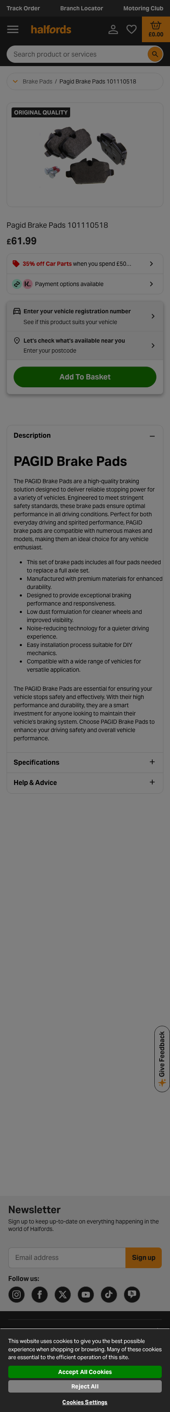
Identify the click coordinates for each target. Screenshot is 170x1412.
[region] (85, 1370)
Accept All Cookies (85, 1372)
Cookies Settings (84, 1402)
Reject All (84, 1386)
